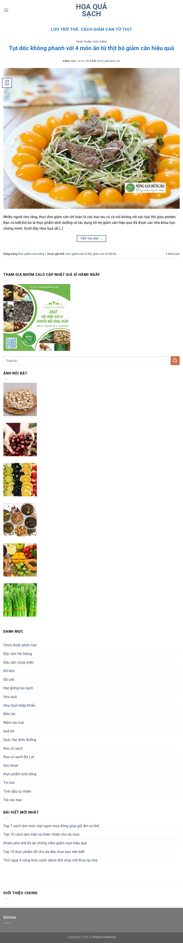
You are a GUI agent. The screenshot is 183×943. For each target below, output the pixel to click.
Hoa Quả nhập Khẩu (19, 705)
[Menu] (6, 10)
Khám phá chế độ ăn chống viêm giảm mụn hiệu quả (45, 843)
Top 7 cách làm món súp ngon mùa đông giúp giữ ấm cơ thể (51, 826)
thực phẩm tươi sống (91, 41)
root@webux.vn (108, 61)
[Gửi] (175, 360)
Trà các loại (12, 800)
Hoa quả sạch (91, 10)
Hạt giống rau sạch (18, 688)
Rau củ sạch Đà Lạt (18, 757)
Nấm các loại (13, 722)
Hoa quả (10, 697)
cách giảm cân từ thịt (78, 254)
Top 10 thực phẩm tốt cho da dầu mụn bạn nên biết (43, 852)
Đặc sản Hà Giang (17, 654)
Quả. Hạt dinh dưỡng (19, 740)
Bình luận (173, 254)
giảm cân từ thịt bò (104, 254)
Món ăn (9, 714)
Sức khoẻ (10, 765)
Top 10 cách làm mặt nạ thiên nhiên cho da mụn (41, 834)
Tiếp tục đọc (91, 238)
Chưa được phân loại (20, 645)
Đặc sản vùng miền (18, 662)
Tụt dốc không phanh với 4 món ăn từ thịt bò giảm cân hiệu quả (91, 48)
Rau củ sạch (13, 748)
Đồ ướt (8, 679)
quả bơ (8, 731)
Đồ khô (9, 671)
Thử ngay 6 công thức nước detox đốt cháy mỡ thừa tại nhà (50, 860)
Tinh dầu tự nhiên (17, 791)
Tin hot (9, 783)
